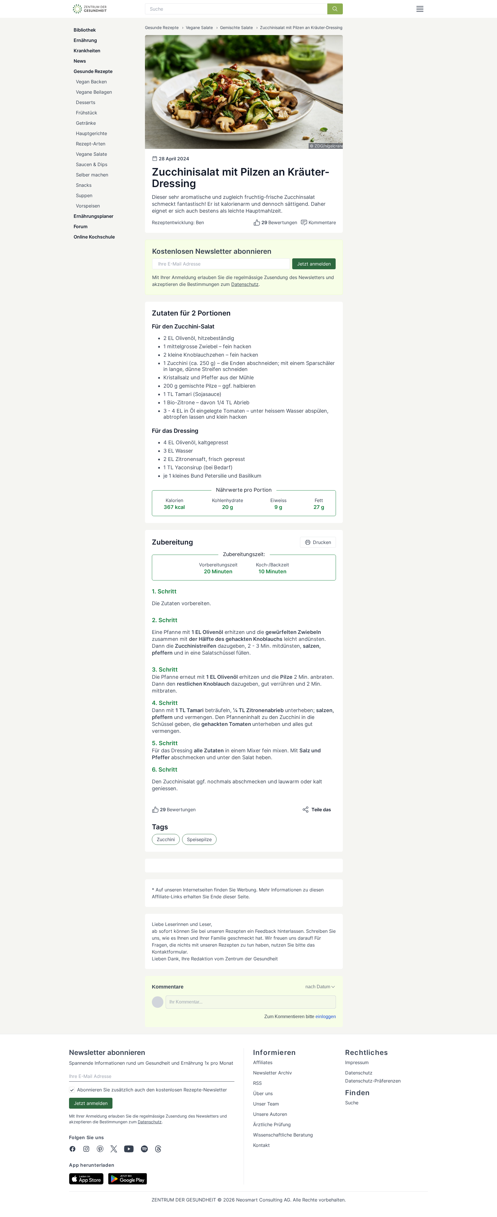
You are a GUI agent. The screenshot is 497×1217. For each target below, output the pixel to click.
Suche (351, 1103)
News (80, 61)
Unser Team (266, 1104)
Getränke (86, 123)
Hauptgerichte (91, 133)
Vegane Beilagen (94, 92)
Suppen (84, 195)
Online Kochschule (94, 237)
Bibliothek (85, 30)
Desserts (85, 102)
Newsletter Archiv (272, 1073)
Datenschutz (245, 284)
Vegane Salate (91, 154)
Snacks (83, 185)
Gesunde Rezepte (93, 71)
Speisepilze (199, 839)
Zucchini (166, 839)
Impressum (357, 1062)
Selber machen (92, 175)
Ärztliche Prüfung (272, 1124)
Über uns (263, 1093)
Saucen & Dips (91, 164)
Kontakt (261, 1145)
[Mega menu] (420, 9)
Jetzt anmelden (314, 264)
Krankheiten (87, 50)
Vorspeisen (88, 206)
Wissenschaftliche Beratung (283, 1135)
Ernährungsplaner (93, 216)
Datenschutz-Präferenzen (373, 1081)
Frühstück (86, 113)
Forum (80, 226)
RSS (257, 1083)
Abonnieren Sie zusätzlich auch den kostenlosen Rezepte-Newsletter (152, 1090)
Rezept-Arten (90, 144)
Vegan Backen (91, 81)
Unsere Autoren (270, 1114)
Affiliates (262, 1062)
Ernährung (85, 40)
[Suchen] (335, 8)
